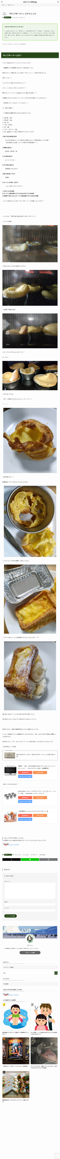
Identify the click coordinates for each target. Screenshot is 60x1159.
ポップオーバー (34, 854)
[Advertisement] (30, 1116)
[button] (11, 859)
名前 (6, 902)
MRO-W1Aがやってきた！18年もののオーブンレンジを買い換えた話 (36, 755)
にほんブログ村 (14, 845)
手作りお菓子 (42, 854)
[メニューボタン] (2, 2)
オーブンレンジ (18, 854)
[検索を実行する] (56, 973)
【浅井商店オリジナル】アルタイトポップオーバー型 (33, 811)
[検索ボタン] (58, 2)
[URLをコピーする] (48, 859)
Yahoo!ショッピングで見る (25, 776)
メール (6, 908)
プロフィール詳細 (30, 952)
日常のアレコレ (8, 17)
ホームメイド (26, 854)
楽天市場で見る (25, 772)
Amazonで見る (40, 772)
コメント (7, 881)
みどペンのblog (30, 2)
